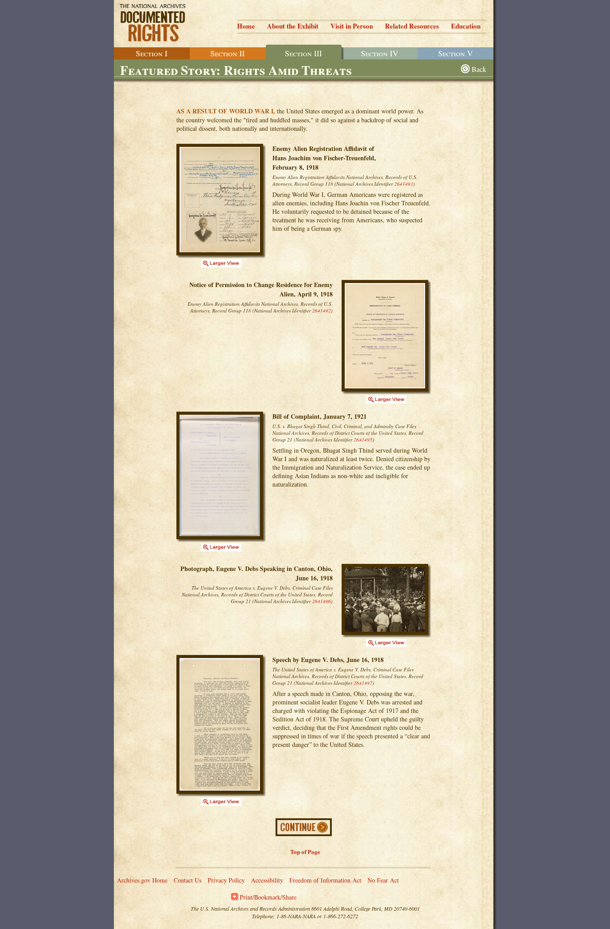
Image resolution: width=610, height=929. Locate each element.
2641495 (363, 439)
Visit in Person (351, 26)
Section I (151, 53)
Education (465, 26)
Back (479, 69)
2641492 (321, 310)
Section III (303, 53)
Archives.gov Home (142, 880)
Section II (227, 53)
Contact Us (187, 880)
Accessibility (267, 880)
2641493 (403, 183)
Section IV (379, 53)
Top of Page (305, 851)
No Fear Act (383, 880)
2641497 (363, 682)
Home (246, 26)
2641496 (321, 601)
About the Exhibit (292, 26)
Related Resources (412, 26)
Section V (455, 53)
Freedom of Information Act (325, 880)
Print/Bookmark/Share (268, 897)
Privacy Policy (226, 880)
